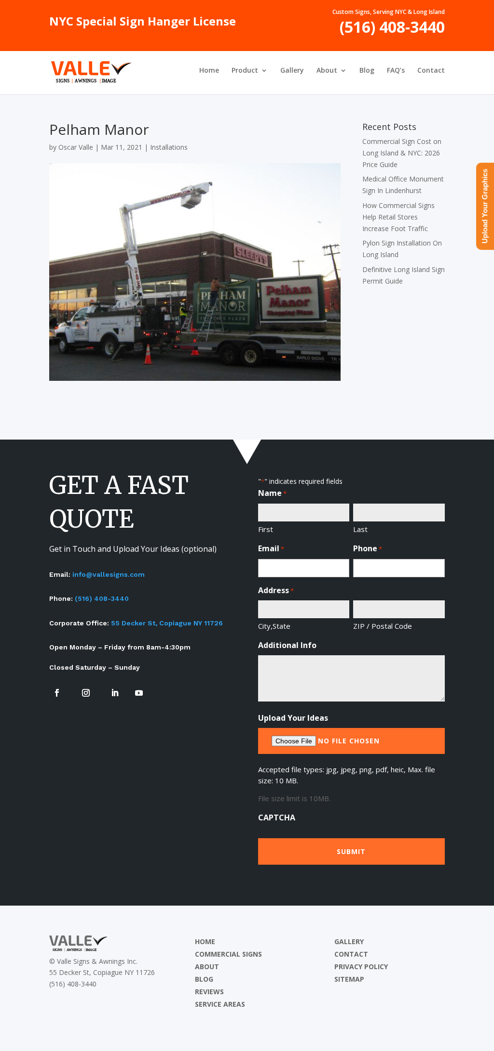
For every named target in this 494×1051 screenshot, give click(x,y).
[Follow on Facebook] (57, 693)
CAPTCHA (276, 817)
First (265, 529)
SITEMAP (349, 979)
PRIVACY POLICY (361, 966)
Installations (169, 147)
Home (209, 71)
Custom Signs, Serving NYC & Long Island (388, 12)
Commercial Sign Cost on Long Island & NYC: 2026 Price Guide (401, 153)
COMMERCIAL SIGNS (228, 954)
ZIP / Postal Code (382, 626)
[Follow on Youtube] (139, 693)
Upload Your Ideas (293, 718)
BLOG (204, 979)
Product (245, 71)
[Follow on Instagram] (86, 693)
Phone (367, 548)
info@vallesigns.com (108, 574)
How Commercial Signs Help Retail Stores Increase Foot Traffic (398, 217)
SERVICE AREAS (220, 1004)
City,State (274, 626)
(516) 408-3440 (392, 30)
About (326, 71)
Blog (366, 71)
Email (271, 548)
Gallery (292, 71)
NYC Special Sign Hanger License (142, 23)
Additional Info (287, 645)
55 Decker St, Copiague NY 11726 (167, 623)
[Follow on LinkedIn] (115, 693)
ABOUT (207, 966)
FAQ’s (396, 71)
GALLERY (349, 941)
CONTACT (351, 954)
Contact (431, 71)
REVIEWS (209, 991)
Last (360, 529)
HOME (205, 941)
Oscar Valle (75, 147)
